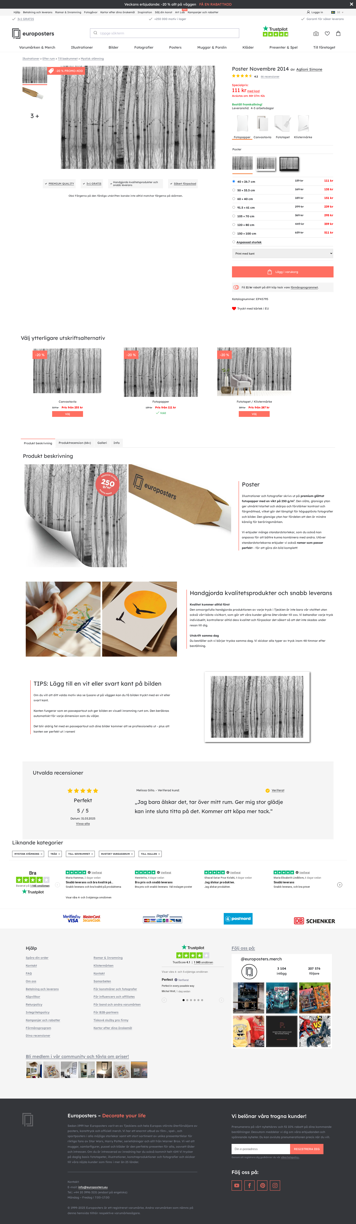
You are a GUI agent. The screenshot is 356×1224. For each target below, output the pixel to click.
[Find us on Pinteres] (262, 1185)
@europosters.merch (261, 958)
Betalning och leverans (37, 12)
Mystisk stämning (26, 853)
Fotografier (143, 47)
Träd (53, 853)
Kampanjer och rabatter (203, 12)
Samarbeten (102, 981)
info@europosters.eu (93, 1187)
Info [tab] (117, 443)
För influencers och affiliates (114, 996)
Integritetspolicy (37, 1012)
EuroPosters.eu (40, 33)
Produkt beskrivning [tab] (38, 443)
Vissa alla (83, 823)
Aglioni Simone (309, 69)
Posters (175, 47)
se (338, 12)
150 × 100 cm (246, 233)
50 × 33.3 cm (246, 190)
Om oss (31, 981)
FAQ (29, 973)
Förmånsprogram (38, 1028)
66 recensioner (270, 76)
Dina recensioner (38, 1035)
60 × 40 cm (245, 199)
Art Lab (180, 11)
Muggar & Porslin (212, 47)
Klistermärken (104, 965)
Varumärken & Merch (37, 47)
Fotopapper (242, 137)
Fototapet (283, 137)
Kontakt (31, 965)
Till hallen (149, 853)
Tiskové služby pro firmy (111, 1020)
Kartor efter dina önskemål (117, 12)
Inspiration (145, 12)
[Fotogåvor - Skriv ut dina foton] (316, 33)
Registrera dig (307, 1149)
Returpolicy (34, 1004)
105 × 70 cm (245, 216)
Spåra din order (37, 958)
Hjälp (17, 12)
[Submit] (95, 32)
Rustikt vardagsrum (115, 853)
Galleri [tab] (102, 443)
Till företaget (324, 47)
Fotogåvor (90, 12)
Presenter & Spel (283, 47)
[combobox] (164, 33)
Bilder (113, 47)
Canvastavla (262, 137)
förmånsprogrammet (304, 287)
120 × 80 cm (245, 224)
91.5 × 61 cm (246, 207)
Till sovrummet (79, 853)
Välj (67, 414)
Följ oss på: (243, 948)
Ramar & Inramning (68, 12)
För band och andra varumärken (117, 1004)
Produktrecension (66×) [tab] (75, 443)
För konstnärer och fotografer (115, 989)
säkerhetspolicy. (290, 1157)
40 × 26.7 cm (246, 181)
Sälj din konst (163, 12)
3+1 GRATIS (26, 19)
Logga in (317, 12)
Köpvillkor (33, 996)
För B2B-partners (106, 1012)
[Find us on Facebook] (249, 1185)
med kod (253, 91)
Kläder (248, 47)
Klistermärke (303, 137)
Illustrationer (82, 47)
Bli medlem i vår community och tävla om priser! (77, 1056)
